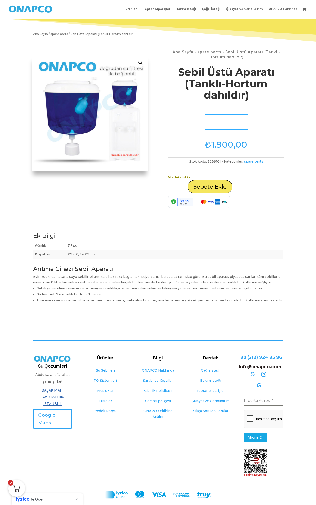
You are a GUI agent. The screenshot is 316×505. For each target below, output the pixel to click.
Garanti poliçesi (158, 401)
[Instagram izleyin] (263, 374)
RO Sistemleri (105, 380)
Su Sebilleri (105, 370)
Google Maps (47, 419)
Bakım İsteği (210, 380)
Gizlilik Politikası (158, 391)
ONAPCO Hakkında (283, 9)
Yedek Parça (105, 411)
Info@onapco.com (260, 366)
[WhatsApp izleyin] (252, 374)
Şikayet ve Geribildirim (244, 9)
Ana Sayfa (40, 34)
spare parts (59, 34)
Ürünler (131, 9)
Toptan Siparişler (156, 9)
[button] (140, 63)
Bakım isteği (186, 9)
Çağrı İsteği (211, 9)
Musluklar (105, 391)
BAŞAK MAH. (52, 390)
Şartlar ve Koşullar (158, 380)
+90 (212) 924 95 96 (260, 357)
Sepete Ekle (210, 186)
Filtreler (105, 401)
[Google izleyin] (259, 385)
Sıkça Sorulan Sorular (210, 411)
